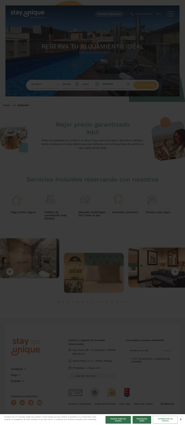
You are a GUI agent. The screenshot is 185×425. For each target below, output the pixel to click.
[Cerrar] (181, 419)
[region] (92, 419)
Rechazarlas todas (142, 420)
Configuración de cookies (165, 420)
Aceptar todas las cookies (118, 420)
